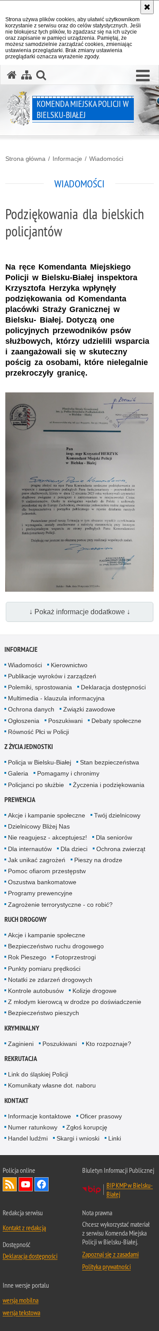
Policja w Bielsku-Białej (39, 762)
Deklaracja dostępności (113, 687)
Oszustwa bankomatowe (42, 882)
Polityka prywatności (106, 1266)
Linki (114, 1138)
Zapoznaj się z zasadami (110, 1254)
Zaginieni (21, 1043)
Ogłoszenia (23, 720)
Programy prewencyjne (40, 893)
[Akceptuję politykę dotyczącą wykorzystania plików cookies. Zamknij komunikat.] (147, 7)
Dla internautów (30, 848)
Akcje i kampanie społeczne (46, 815)
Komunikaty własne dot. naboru (52, 1085)
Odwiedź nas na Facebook (41, 1184)
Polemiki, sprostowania (40, 687)
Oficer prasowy (101, 1116)
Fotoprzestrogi (75, 957)
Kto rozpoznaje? (108, 1043)
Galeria (18, 773)
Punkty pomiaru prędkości (44, 968)
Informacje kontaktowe (39, 1116)
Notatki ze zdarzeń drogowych (50, 979)
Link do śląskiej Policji (38, 1074)
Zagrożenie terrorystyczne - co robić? (60, 904)
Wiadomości (106, 158)
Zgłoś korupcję (86, 1127)
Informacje (67, 158)
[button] (143, 76)
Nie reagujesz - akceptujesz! (47, 837)
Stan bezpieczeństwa (109, 762)
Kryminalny (21, 1028)
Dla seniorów (114, 837)
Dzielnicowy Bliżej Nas (39, 826)
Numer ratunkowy (32, 1127)
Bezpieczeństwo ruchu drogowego (56, 946)
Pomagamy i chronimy (68, 773)
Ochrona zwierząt (120, 848)
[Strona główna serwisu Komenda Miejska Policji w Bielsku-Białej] (12, 74)
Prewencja (19, 799)
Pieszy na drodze (98, 859)
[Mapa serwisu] (26, 74)
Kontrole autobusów (36, 990)
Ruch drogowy (25, 919)
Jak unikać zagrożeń (36, 859)
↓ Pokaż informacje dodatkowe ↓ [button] (79, 612)
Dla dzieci (74, 848)
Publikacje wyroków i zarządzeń (52, 676)
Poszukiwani (65, 720)
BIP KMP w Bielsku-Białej (129, 1189)
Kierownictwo (69, 665)
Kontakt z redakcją (24, 1227)
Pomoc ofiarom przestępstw (47, 871)
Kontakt (16, 1100)
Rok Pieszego (27, 957)
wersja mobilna (20, 1300)
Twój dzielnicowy (117, 815)
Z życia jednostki (28, 746)
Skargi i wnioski (78, 1138)
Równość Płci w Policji (38, 731)
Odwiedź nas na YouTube (26, 1184)
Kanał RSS (10, 1184)
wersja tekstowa (21, 1312)
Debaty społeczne (116, 720)
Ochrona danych (31, 709)
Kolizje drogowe (94, 990)
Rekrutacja (20, 1058)
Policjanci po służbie (36, 784)
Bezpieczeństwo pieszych (43, 1012)
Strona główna (25, 158)
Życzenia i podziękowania (108, 784)
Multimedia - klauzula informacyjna (56, 698)
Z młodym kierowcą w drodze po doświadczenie (74, 1001)
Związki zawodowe (89, 709)
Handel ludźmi (28, 1138)
